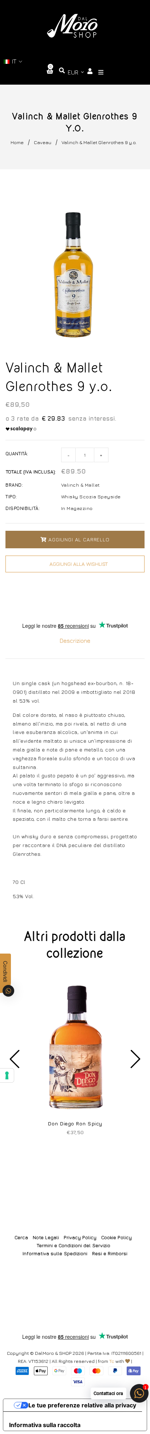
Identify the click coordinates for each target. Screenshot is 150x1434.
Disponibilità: (22, 508)
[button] (13, 61)
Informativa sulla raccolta (44, 1425)
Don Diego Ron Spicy (75, 1123)
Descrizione (75, 640)
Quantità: (16, 453)
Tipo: (11, 496)
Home (17, 142)
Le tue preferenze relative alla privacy (82, 1405)
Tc (111, 1361)
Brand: (14, 485)
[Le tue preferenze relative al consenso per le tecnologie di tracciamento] (7, 1075)
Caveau (42, 142)
